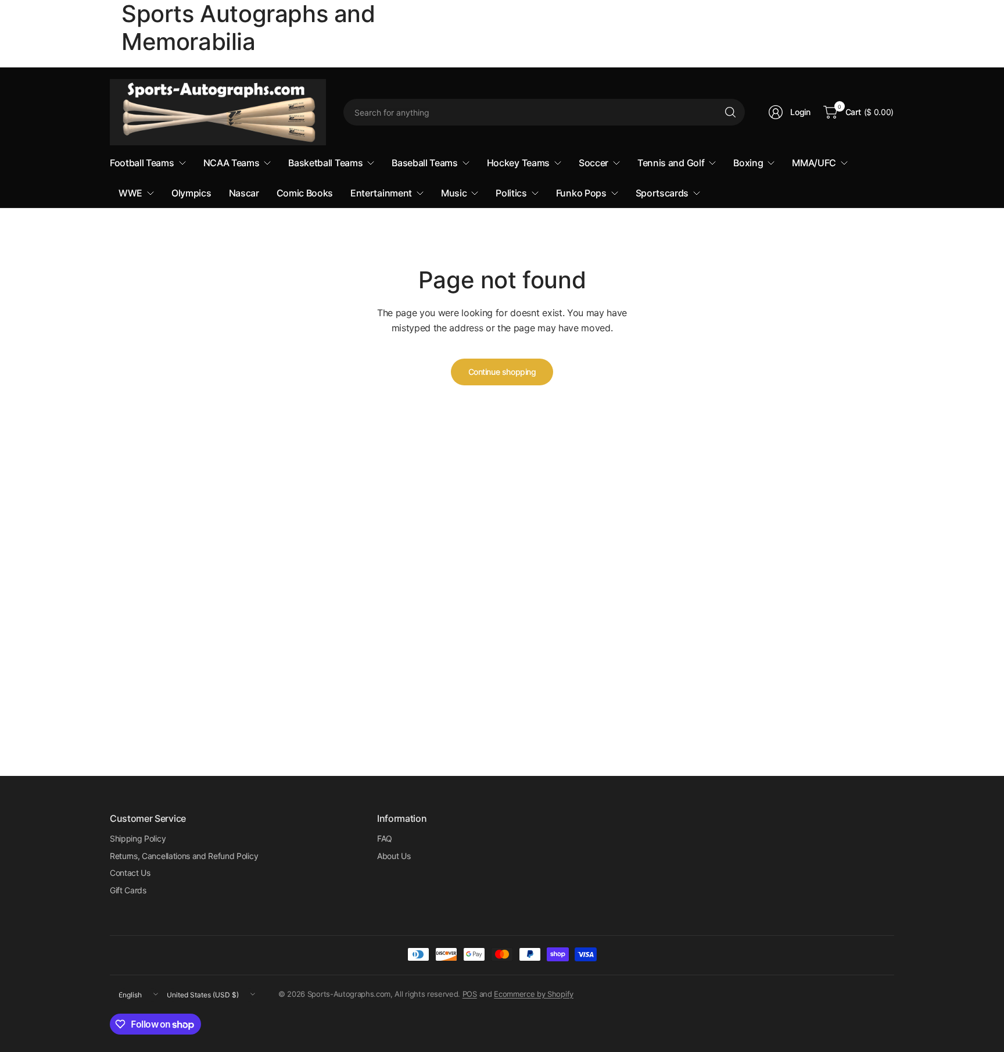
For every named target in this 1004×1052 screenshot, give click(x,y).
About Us (393, 856)
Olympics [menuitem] (191, 193)
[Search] (730, 112)
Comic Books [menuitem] (305, 193)
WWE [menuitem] (130, 193)
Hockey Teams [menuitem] (518, 163)
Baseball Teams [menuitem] (425, 163)
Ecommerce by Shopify (533, 994)
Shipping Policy (138, 838)
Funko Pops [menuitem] (581, 193)
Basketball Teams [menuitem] (325, 163)
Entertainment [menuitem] (381, 193)
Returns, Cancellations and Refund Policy (184, 856)
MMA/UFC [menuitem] (814, 163)
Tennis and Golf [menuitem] (670, 163)
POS (469, 994)
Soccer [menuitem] (593, 163)
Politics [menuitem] (511, 193)
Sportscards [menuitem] (662, 193)
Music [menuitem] (454, 193)
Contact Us (130, 873)
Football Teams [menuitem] (142, 163)
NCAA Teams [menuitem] (231, 163)
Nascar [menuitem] (244, 193)
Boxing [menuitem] (748, 163)
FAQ (384, 838)
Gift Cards (128, 890)
